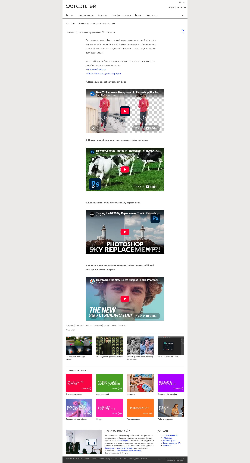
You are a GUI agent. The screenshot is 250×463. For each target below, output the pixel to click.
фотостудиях (123, 440)
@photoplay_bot (169, 440)
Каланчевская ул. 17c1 (172, 443)
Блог (138, 15)
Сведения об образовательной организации (169, 459)
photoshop (79, 325)
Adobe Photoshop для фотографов (104, 73)
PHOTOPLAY (70, 459)
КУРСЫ (87, 459)
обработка (122, 325)
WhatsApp (168, 438)
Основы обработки (96, 69)
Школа (70, 15)
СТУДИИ (109, 459)
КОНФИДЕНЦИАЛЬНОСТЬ (138, 459)
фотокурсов (109, 448)
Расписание (86, 15)
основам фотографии (125, 448)
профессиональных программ (129, 450)
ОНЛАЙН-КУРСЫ (98, 459)
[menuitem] (70, 15)
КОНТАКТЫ (123, 459)
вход (183, 2)
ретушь (107, 325)
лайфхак (89, 325)
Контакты (152, 15)
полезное (98, 325)
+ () (177, 7)
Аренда (103, 15)
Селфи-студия (121, 15)
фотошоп (70, 325)
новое (114, 325)
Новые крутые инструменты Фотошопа (90, 32)
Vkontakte (167, 445)
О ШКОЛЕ (79, 459)
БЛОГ (115, 459)
